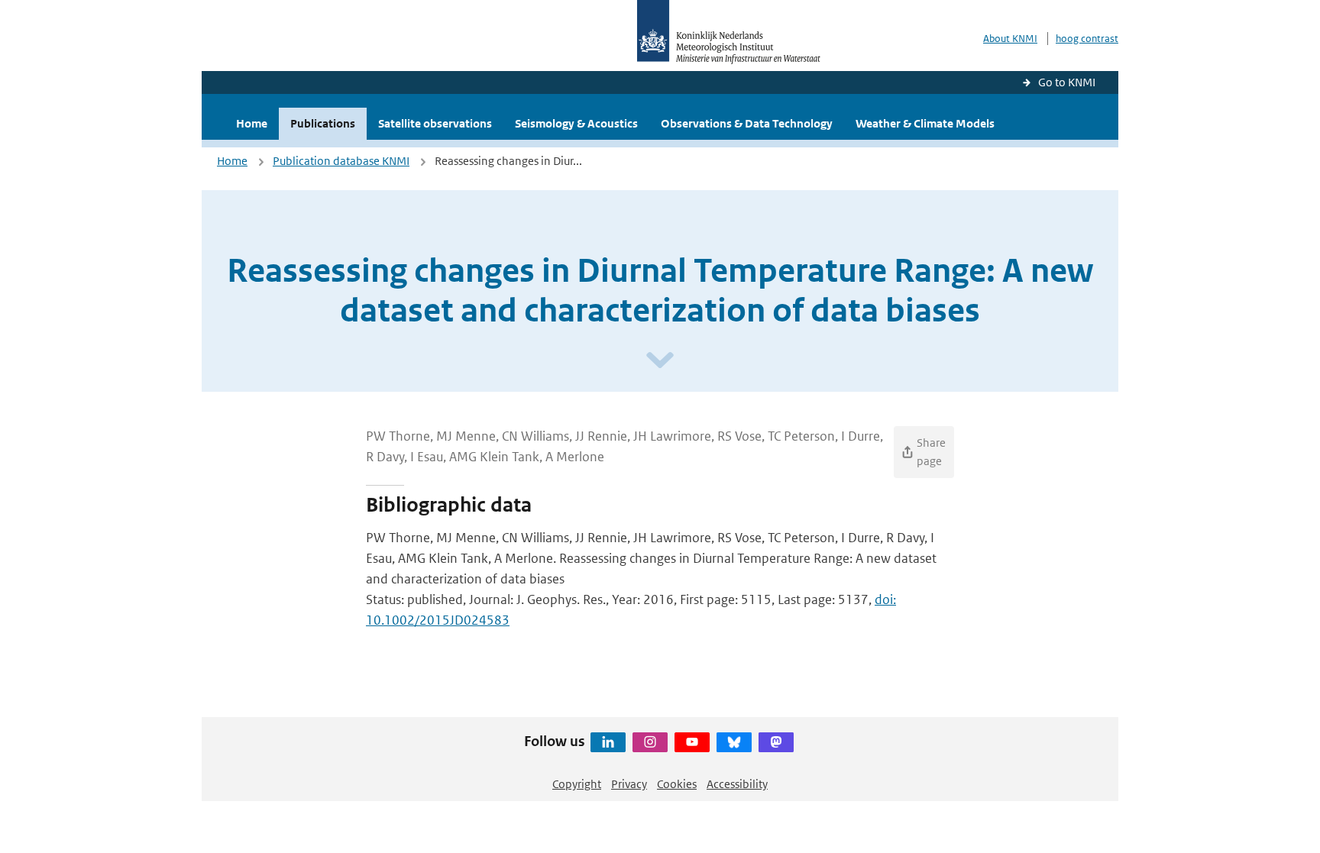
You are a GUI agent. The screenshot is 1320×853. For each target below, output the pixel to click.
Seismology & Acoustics (576, 123)
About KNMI (1010, 38)
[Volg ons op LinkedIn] (608, 742)
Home (251, 123)
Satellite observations (435, 123)
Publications (322, 123)
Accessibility (737, 784)
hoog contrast (1087, 38)
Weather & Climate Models (925, 123)
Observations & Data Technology (747, 123)
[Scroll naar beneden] (660, 361)
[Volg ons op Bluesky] (734, 742)
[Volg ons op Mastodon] (776, 742)
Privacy (629, 784)
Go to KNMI (1066, 82)
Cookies (677, 784)
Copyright (576, 784)
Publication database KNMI (341, 160)
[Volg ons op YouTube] (692, 742)
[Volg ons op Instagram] (650, 742)
